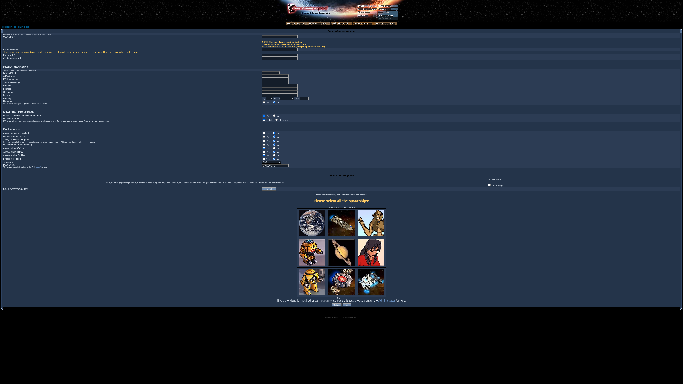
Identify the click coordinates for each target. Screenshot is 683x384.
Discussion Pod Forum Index (15, 27)
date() (38, 167)
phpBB (336, 317)
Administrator (386, 300)
